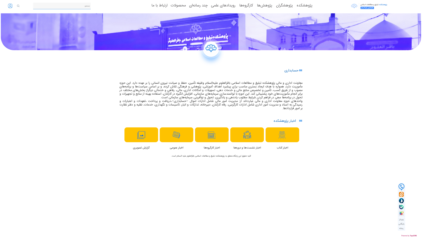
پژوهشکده (304, 5)
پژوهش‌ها (264, 5)
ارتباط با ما (159, 5)
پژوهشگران (284, 5)
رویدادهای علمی (223, 5)
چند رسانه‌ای (198, 5)
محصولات (178, 5)
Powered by (409, 236)
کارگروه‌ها (246, 5)
